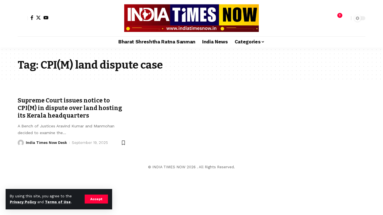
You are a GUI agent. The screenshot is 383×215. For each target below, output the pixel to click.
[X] (38, 17)
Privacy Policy (23, 202)
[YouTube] (46, 17)
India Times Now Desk (46, 143)
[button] (96, 199)
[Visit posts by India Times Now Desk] (21, 143)
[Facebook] (32, 17)
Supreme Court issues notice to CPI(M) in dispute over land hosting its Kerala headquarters (70, 108)
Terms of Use (58, 202)
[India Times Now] (191, 18)
